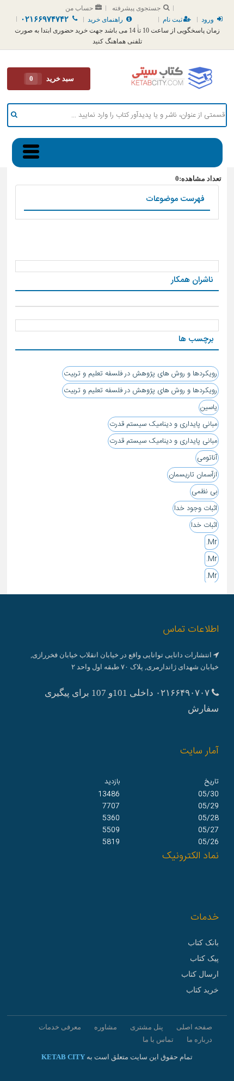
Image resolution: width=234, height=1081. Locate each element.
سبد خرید (51, 78)
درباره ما (199, 1039)
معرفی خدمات (60, 1027)
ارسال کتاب (200, 974)
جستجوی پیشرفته (136, 8)
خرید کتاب (202, 990)
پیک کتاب (204, 958)
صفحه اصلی (194, 1027)
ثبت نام (172, 19)
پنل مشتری (146, 1027)
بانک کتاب (203, 943)
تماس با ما (158, 1039)
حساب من (79, 8)
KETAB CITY (63, 1057)
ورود (207, 19)
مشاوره (105, 1027)
